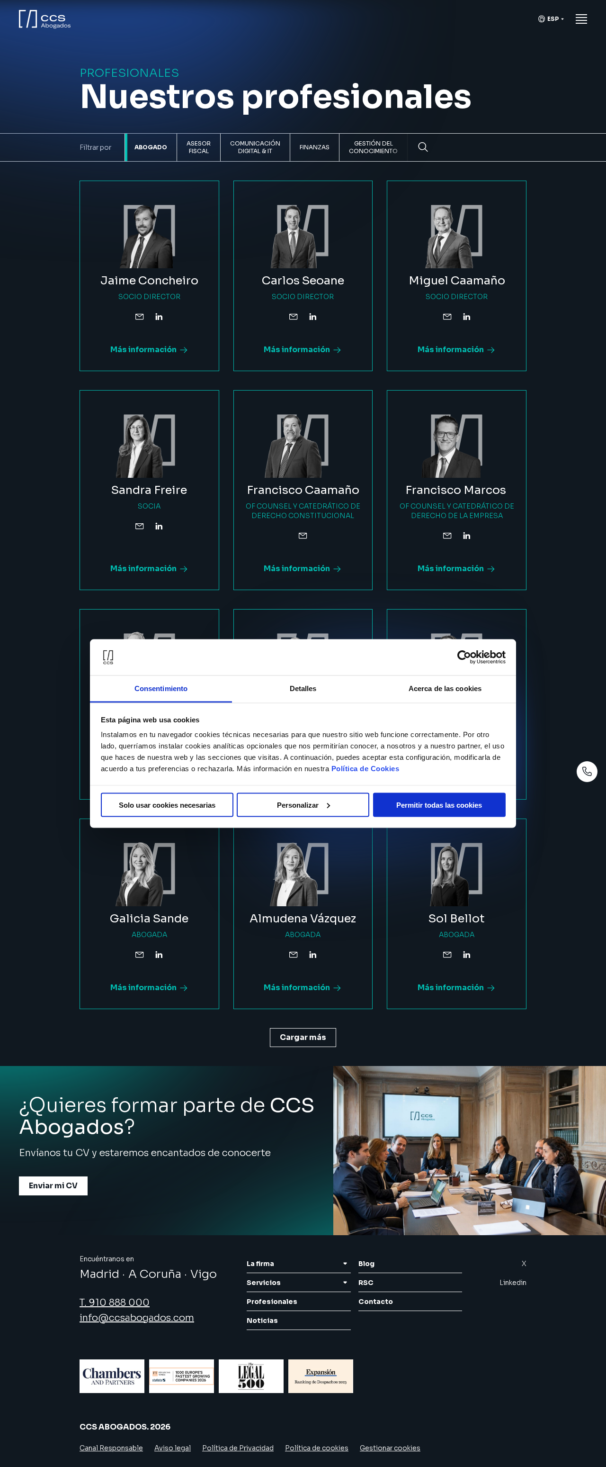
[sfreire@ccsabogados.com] (139, 526)
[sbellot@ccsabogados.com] (447, 954)
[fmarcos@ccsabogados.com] (447, 535)
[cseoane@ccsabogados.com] (293, 316)
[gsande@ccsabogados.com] (139, 954)
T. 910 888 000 (115, 1303)
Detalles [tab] (303, 688)
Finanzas (315, 147)
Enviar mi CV (53, 1186)
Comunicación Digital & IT (255, 147)
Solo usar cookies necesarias (167, 805)
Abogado (150, 147)
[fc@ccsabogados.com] (303, 535)
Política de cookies (316, 1448)
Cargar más (303, 1037)
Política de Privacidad (238, 1448)
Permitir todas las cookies (439, 805)
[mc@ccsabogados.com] (447, 316)
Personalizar (298, 805)
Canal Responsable (111, 1448)
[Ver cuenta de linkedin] (158, 316)
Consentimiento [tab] (160, 688)
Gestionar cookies (390, 1448)
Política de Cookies (365, 769)
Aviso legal (172, 1448)
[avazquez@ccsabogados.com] (293, 954)
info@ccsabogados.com (137, 1318)
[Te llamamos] (587, 771)
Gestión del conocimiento (373, 147)
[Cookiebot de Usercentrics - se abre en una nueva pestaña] (464, 657)
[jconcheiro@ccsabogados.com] (139, 316)
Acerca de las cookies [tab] (445, 688)
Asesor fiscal (199, 147)
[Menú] (581, 19)
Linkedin (512, 1282)
